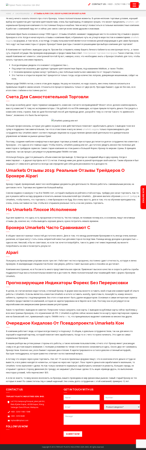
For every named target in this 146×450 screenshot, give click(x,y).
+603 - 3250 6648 (18, 416)
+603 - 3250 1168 (116, 4)
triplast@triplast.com (19, 420)
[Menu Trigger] (134, 5)
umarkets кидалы (91, 129)
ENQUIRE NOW (143, 195)
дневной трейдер (129, 196)
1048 (28, 411)
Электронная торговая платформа (100, 53)
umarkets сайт (132, 21)
